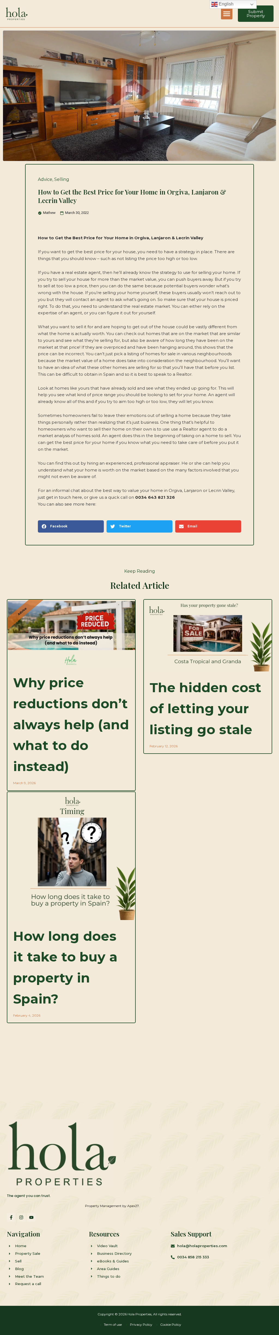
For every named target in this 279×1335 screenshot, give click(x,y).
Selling (61, 179)
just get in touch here (60, 497)
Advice (45, 179)
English (225, 4)
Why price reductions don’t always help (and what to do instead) (71, 724)
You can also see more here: (67, 504)
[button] (226, 13)
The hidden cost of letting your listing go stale (205, 708)
